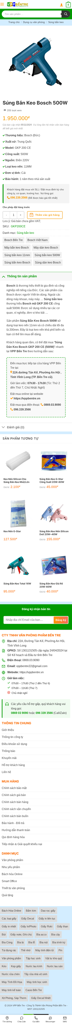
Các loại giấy (9, 918)
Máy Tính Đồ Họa (12, 982)
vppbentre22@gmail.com (31, 666)
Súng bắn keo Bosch (17, 262)
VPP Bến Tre (19, 1005)
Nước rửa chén (11, 974)
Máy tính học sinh (37, 982)
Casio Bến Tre (34, 990)
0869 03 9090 (19, 712)
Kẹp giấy (16, 966)
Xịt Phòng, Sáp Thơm (14, 997)
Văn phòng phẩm (11, 958)
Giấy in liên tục (47, 918)
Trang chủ (14, 22)
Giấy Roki (46, 926)
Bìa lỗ (31, 942)
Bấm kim (31, 910)
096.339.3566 (18, 197)
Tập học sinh (33, 958)
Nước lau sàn (55, 966)
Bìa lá (20, 942)
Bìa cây (55, 934)
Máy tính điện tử (44, 950)
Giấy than (62, 926)
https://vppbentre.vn (32, 672)
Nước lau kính (34, 966)
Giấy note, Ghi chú (21, 934)
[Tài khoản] (61, 5)
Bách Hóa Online (11, 910)
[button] (2, 4)
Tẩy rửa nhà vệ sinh (35, 974)
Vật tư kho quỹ (53, 958)
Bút (4, 934)
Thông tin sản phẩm (22, 276)
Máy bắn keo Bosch (16, 247)
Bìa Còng (7, 942)
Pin (60, 950)
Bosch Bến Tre (13, 240)
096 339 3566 (44, 712)
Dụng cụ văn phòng (34, 22)
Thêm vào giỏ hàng (47, 214)
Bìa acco (41, 934)
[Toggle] (3, 276)
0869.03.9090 (30, 660)
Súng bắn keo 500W (47, 255)
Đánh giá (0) (15, 427)
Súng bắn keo (56, 22)
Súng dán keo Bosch (48, 262)
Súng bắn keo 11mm (17, 255)
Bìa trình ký (58, 942)
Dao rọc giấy (48, 910)
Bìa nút (43, 942)
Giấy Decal (27, 918)
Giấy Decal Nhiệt (41, 997)
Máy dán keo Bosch (46, 247)
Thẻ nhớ (26, 950)
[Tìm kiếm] (66, 14)
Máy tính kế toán (11, 990)
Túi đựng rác (9, 950)
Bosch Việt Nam (37, 240)
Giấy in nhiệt (9, 926)
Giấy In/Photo (28, 926)
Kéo (4, 966)
